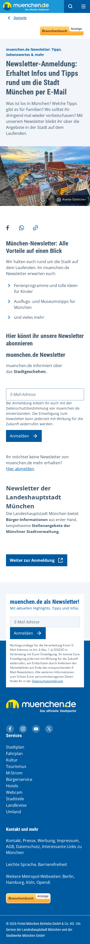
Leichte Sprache (21, 864)
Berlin (68, 876)
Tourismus (16, 766)
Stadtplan (15, 747)
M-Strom (14, 773)
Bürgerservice (19, 779)
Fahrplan (14, 753)
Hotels (12, 786)
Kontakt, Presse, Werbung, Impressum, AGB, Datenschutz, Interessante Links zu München (44, 846)
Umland (13, 811)
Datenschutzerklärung (47, 681)
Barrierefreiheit (52, 864)
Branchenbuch (62, 30)
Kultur (12, 760)
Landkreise (16, 805)
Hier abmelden (20, 469)
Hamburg (15, 882)
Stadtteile (15, 799)
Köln (30, 882)
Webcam (14, 792)
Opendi (43, 882)
